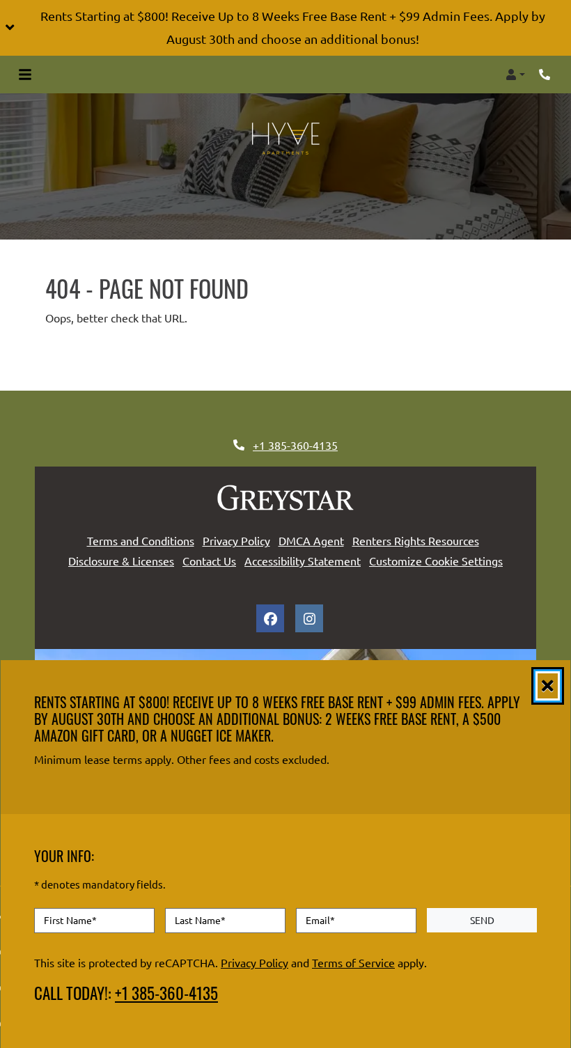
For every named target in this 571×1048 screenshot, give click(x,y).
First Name (70, 920)
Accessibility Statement (302, 560)
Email (320, 920)
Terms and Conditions (140, 540)
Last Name (200, 920)
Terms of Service (353, 962)
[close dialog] (548, 686)
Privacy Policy (236, 540)
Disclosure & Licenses (121, 560)
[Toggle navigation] (25, 74)
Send (482, 920)
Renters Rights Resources (415, 540)
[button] (285, 28)
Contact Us (209, 561)
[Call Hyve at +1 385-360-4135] (546, 74)
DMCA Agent (311, 540)
